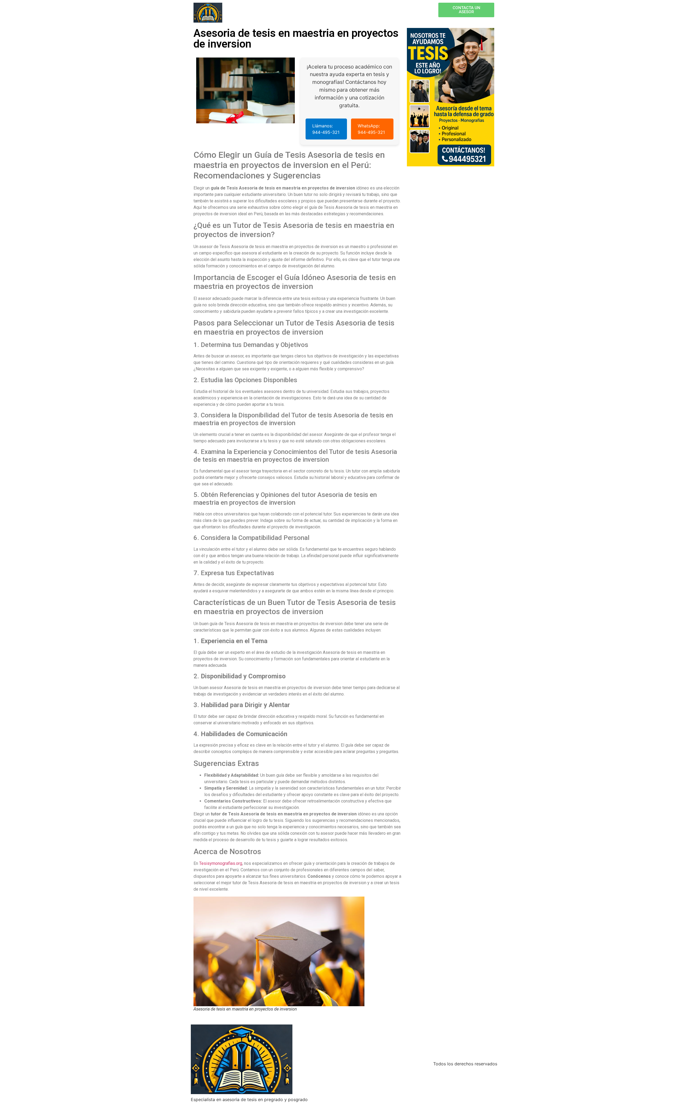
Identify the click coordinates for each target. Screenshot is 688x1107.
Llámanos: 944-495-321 (325, 129)
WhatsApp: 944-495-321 (371, 129)
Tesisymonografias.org (220, 863)
